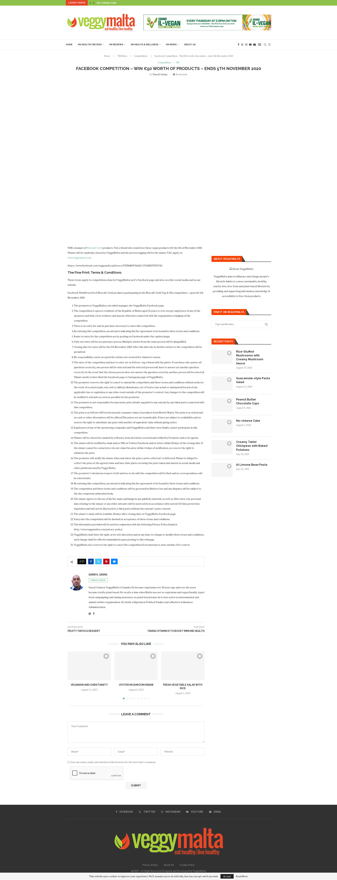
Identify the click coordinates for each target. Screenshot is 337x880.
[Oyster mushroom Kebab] (136, 665)
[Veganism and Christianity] (89, 665)
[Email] (254, 44)
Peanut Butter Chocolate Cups (247, 401)
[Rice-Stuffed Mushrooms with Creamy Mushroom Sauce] (222, 357)
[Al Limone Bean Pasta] (222, 470)
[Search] (265, 44)
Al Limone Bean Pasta (251, 464)
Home (69, 44)
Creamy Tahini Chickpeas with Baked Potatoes (125, 3)
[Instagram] (246, 44)
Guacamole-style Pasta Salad (253, 380)
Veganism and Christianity (89, 684)
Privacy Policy (150, 864)
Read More (242, 876)
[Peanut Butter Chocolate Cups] (222, 405)
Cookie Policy (187, 864)
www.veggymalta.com (79, 257)
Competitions (140, 56)
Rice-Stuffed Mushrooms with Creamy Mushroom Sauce (249, 357)
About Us (190, 44)
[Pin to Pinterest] (106, 561)
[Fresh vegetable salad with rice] (182, 665)
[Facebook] (238, 44)
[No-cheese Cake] (222, 426)
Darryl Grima (160, 74)
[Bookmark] (269, 44)
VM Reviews (116, 44)
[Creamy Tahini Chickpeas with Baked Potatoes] (222, 447)
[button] (90, 3)
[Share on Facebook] (91, 561)
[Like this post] (83, 561)
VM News (171, 44)
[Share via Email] (114, 561)
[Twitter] (242, 44)
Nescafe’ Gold (94, 247)
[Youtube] (250, 44)
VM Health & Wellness (144, 44)
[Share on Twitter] (98, 561)
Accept (227, 876)
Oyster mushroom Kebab (136, 684)
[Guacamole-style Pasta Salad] (222, 383)
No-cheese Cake (248, 420)
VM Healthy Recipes (90, 44)
